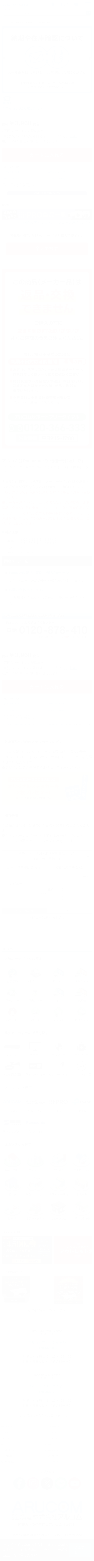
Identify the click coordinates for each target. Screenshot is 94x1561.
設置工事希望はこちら (24, 867)
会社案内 (4, 1432)
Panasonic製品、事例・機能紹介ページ (39, 572)
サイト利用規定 (6, 1456)
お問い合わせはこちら (26, 590)
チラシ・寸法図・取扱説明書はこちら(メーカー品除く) (47, 856)
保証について (6, 1444)
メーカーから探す (54, 1427)
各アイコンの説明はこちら (22, 108)
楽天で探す (47, 248)
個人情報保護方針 (54, 1456)
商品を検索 (6, 9)
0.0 (50, 889)
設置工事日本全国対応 (11, 179)
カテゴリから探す (7, 1427)
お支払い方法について (11, 172)
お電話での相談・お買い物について (47, 1415)
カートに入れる (46, 155)
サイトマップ (53, 1462)
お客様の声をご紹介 (70, 867)
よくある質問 (53, 1438)
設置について (53, 1444)
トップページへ (53, 1432)
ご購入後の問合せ (7, 1450)
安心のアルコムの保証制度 (57, 179)
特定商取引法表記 (7, 1462)
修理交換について (54, 1450)
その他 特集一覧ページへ (47, 1310)
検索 (88, 13)
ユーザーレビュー (24, 911)
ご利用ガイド (6, 1438)
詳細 (73, 136)
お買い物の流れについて (56, 172)
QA (69, 911)
